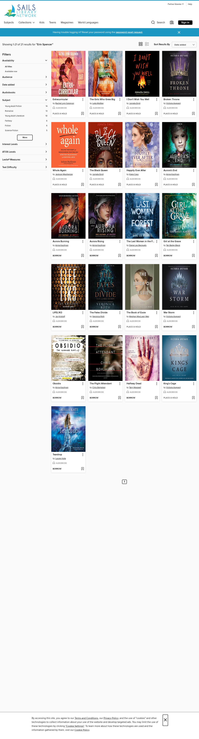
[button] (176, 4)
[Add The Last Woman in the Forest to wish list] (156, 256)
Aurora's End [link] (170, 170)
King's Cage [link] (170, 383)
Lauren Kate (60, 458)
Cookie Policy (81, 730)
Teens (52, 22)
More (25, 137)
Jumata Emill (134, 103)
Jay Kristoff (60, 316)
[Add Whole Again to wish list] (82, 185)
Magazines (67, 22)
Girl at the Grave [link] (172, 241)
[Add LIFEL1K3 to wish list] (82, 327)
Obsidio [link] (57, 383)
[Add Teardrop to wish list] (82, 469)
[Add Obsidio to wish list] (82, 398)
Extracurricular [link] (60, 99)
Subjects (9, 22)
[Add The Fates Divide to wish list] (119, 327)
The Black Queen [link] (99, 170)
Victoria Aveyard (173, 103)
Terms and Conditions (86, 718)
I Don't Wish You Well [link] (138, 99)
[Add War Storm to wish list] (193, 327)
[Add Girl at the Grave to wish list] (193, 256)
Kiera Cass (134, 174)
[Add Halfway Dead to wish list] (156, 398)
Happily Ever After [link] (136, 170)
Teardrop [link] (57, 454)
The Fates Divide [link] (98, 312)
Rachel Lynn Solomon (64, 103)
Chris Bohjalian (98, 387)
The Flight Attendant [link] (101, 383)
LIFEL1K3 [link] (57, 312)
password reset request (129, 32)
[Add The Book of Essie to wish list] (156, 327)
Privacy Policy (111, 718)
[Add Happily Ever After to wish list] (156, 185)
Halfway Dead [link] (134, 383)
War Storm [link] (169, 312)
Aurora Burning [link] (61, 241)
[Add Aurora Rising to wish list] (119, 256)
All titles (8, 66)
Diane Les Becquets (137, 245)
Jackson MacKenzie (64, 174)
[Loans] (172, 23)
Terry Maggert (135, 387)
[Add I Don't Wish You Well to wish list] (156, 114)
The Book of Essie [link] (136, 312)
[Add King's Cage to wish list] (193, 398)
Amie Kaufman (172, 174)
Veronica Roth (98, 316)
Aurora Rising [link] (97, 241)
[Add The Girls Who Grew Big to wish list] (119, 114)
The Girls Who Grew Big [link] (102, 99)
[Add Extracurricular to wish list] (82, 114)
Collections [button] (26, 22)
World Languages (88, 22)
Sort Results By (162, 44)
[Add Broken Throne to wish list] (193, 114)
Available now (11, 71)
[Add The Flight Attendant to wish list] (119, 398)
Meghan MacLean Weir (139, 316)
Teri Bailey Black (173, 245)
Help (190, 4)
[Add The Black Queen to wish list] (119, 185)
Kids (41, 22)
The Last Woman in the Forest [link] (141, 241)
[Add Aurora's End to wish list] (193, 185)
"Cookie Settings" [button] (74, 726)
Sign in (185, 22)
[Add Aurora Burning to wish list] (82, 256)
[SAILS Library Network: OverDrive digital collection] (20, 10)
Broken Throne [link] (171, 99)
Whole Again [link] (59, 170)
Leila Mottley (98, 103)
